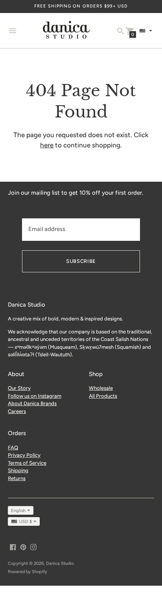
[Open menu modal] (12, 30)
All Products (103, 396)
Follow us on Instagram (34, 396)
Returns (17, 478)
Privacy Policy (24, 455)
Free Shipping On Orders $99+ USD (81, 6)
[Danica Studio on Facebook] (13, 546)
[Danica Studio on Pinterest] (23, 546)
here (46, 145)
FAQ (13, 448)
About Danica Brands (32, 403)
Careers (17, 411)
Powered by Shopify (27, 571)
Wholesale (101, 388)
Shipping (18, 470)
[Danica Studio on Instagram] (33, 546)
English (18, 510)
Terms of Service (27, 463)
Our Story (19, 388)
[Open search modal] (120, 31)
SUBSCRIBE (81, 261)
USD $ (25, 521)
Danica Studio (60, 563)
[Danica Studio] (66, 31)
